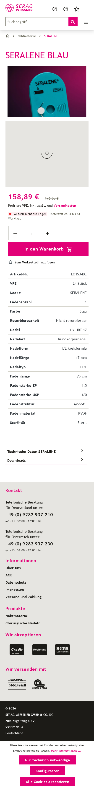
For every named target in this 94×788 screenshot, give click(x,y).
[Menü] (85, 21)
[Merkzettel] (76, 8)
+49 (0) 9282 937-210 (29, 515)
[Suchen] (73, 21)
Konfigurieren (47, 770)
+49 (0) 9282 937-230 (29, 544)
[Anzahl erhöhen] (48, 233)
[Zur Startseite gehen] (15, 8)
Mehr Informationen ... (66, 751)
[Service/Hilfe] (54, 8)
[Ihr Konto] (65, 8)
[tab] (46, 451)
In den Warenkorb (44, 249)
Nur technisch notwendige (47, 759)
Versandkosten (65, 205)
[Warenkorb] (85, 8)
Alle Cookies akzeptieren (47, 781)
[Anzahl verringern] (15, 233)
